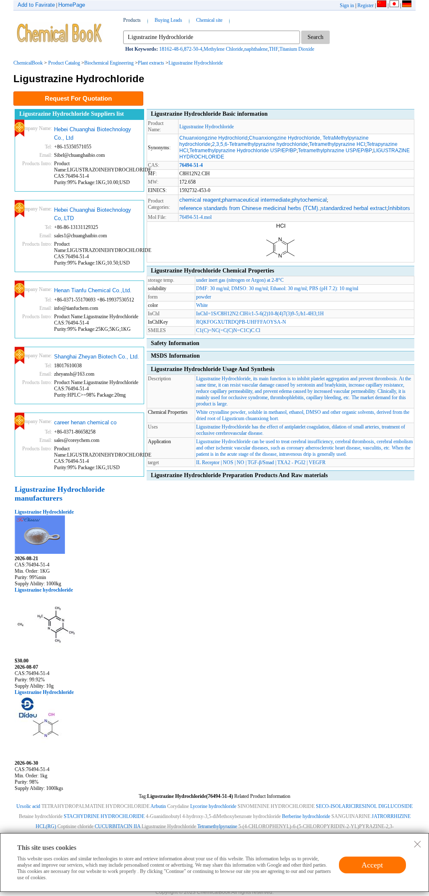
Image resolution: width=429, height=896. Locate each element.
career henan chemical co (85, 422)
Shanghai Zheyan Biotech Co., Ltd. (96, 356)
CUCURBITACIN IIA (117, 826)
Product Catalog (64, 63)
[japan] (394, 5)
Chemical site (209, 20)
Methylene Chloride (223, 49)
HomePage (71, 5)
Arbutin (158, 806)
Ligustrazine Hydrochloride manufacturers (60, 493)
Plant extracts (151, 63)
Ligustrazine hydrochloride (44, 590)
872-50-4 (193, 49)
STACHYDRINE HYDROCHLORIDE (104, 816)
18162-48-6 (171, 49)
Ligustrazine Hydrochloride (195, 63)
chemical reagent (200, 200)
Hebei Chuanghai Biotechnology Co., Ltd (92, 133)
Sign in (347, 5)
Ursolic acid (28, 806)
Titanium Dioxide (296, 49)
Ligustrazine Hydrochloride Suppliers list (71, 114)
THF (273, 49)
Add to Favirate (36, 5)
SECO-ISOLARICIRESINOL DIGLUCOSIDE (364, 806)
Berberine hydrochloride (306, 816)
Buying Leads (168, 20)
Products (132, 20)
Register (365, 5)
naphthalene (256, 49)
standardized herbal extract (354, 208)
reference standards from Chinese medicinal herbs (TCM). (249, 208)
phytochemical (309, 200)
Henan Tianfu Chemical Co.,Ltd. (93, 290)
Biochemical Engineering (109, 63)
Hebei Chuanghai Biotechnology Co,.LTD (92, 214)
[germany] (406, 5)
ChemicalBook (28, 63)
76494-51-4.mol (195, 217)
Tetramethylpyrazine (217, 826)
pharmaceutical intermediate (256, 200)
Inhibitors (399, 208)
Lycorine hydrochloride (213, 806)
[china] (381, 5)
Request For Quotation (78, 98)
